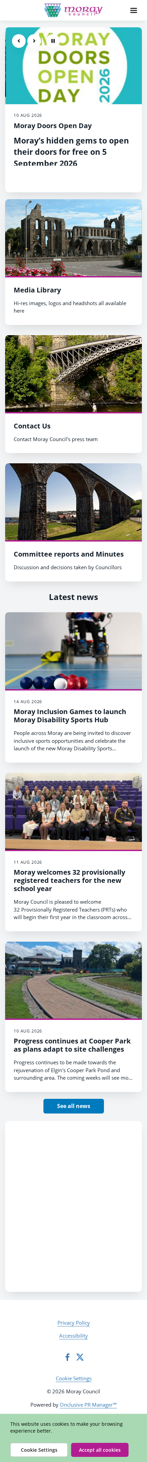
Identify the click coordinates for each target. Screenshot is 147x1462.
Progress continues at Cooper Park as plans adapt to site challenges (72, 1045)
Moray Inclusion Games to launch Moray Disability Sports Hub (70, 715)
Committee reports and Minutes (69, 554)
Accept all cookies (100, 1450)
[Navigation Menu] (133, 10)
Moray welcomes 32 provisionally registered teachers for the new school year (69, 880)
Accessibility (73, 1335)
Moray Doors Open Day (53, 125)
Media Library (37, 290)
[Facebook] (67, 1357)
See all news (73, 1106)
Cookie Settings (74, 1378)
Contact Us (32, 426)
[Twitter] (80, 1357)
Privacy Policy (73, 1322)
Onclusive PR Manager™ (88, 1404)
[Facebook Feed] (73, 1206)
